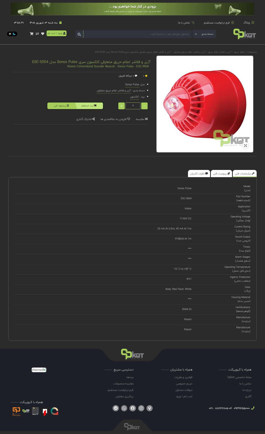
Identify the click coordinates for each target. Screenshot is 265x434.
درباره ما (246, 390)
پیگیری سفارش (124, 396)
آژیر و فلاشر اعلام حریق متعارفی (189, 52)
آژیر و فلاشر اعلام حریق (219, 52)
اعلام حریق (239, 52)
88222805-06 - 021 (220, 408)
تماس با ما (184, 22)
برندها (130, 377)
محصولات (252, 52)
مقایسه (140, 119)
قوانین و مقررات (183, 377)
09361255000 (241, 408)
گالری (248, 396)
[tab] (245, 173)
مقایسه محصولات (123, 383)
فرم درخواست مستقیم (217, 22)
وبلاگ (246, 22)
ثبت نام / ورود (184, 396)
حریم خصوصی (184, 383)
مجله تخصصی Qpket (239, 377)
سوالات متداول (184, 390)
